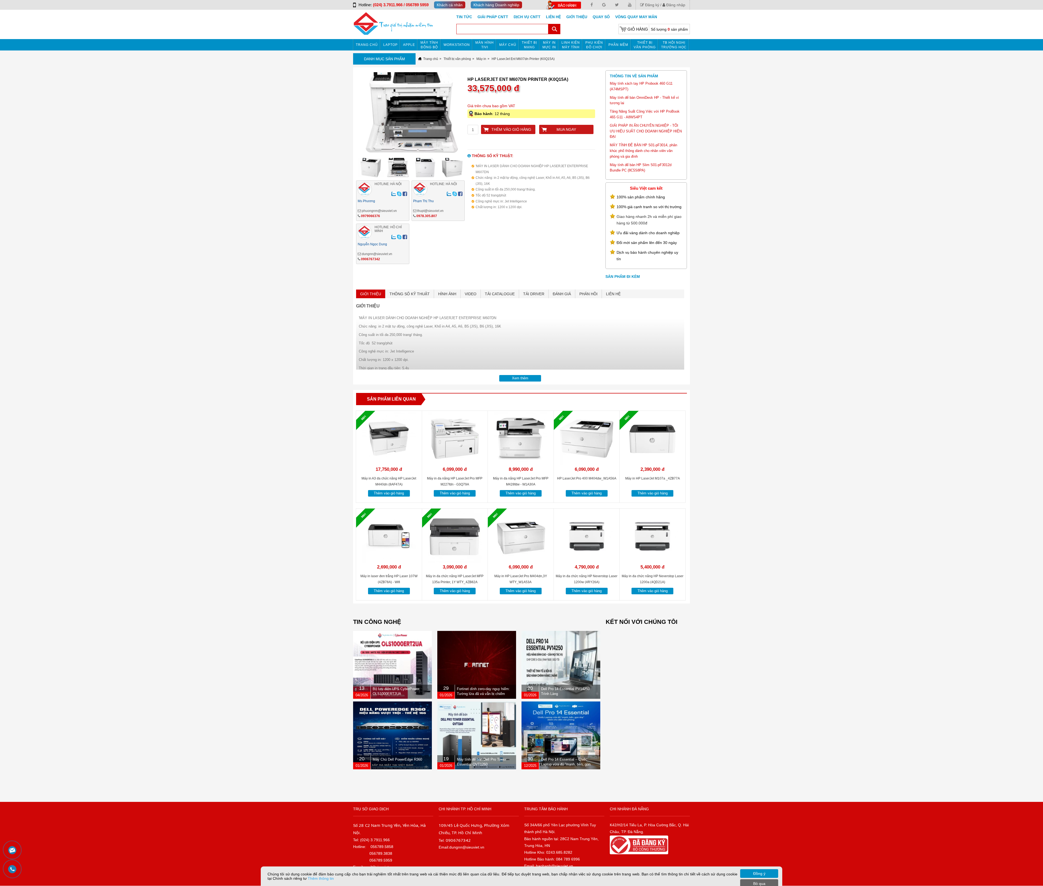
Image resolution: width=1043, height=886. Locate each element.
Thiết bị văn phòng (645, 45)
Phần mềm (618, 45)
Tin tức (464, 17)
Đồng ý (759, 873)
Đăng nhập (675, 5)
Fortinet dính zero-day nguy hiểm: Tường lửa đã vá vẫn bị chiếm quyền (483, 694)
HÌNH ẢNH (447, 294)
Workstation (457, 45)
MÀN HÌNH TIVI (484, 45)
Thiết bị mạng (529, 45)
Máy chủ (507, 45)
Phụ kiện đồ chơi (594, 45)
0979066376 (370, 216)
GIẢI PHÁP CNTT (492, 17)
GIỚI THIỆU (370, 294)
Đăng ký (651, 5)
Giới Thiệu (576, 17)
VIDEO (470, 294)
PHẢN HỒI (588, 294)
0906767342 (370, 259)
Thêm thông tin (321, 878)
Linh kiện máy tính (570, 45)
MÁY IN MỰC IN (549, 45)
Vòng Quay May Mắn (636, 17)
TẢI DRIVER (533, 294)
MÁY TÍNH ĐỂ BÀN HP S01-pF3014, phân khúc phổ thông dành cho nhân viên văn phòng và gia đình (643, 150)
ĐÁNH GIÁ (562, 294)
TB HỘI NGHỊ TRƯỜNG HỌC (674, 45)
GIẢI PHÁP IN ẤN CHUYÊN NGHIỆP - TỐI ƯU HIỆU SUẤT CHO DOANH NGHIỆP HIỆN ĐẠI (646, 131)
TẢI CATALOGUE (500, 294)
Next (476, 114)
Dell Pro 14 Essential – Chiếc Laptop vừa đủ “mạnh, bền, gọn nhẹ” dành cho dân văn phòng (565, 764)
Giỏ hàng (637, 29)
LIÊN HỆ (613, 294)
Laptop (390, 45)
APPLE (409, 45)
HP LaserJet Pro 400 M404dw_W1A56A (586, 478)
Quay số (601, 17)
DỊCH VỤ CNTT (527, 17)
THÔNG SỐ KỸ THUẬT (409, 294)
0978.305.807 (426, 216)
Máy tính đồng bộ (429, 45)
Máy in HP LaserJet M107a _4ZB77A (652, 478)
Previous (347, 114)
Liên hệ (553, 17)
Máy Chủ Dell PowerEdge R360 (397, 759)
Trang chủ (367, 45)
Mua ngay (566, 129)
